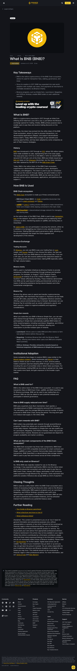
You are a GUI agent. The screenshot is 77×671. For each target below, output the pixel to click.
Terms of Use (18, 585)
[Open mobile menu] (73, 3)
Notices (20, 627)
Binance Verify (65, 634)
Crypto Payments (37, 608)
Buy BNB (49, 641)
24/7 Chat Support (66, 622)
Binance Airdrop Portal (67, 638)
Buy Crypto (35, 604)
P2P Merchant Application (53, 602)
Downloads (20, 629)
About (19, 602)
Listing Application (51, 604)
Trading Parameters (67, 636)
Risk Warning (27, 585)
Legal (19, 612)
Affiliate (64, 602)
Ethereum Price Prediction (53, 633)
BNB (63, 606)
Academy (35, 612)
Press (19, 610)
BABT (34, 623)
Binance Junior (36, 610)
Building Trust (21, 618)
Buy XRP (49, 643)
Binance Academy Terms (22, 663)
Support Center (66, 624)
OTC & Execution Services (68, 608)
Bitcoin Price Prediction (53, 631)
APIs (63, 632)
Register (68, 3)
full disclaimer (27, 579)
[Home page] (33, 3)
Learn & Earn (50, 619)
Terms (19, 614)
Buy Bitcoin (50, 639)
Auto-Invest (35, 618)
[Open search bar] (61, 3)
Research (35, 625)
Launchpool (35, 616)
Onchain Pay (50, 611)
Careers (20, 604)
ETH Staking (36, 620)
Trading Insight (66, 612)
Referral (64, 604)
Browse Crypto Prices (52, 621)
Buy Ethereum (50, 647)
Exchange (35, 602)
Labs (48, 609)
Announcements (22, 606)
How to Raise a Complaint (68, 644)
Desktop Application (23, 631)
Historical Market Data (67, 610)
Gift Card (35, 614)
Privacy (20, 616)
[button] (73, 3)
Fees (63, 630)
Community (20, 623)
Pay (34, 606)
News (19, 608)
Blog (19, 620)
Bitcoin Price (50, 623)
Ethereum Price (51, 625)
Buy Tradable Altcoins (52, 649)
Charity (34, 627)
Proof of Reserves (66, 614)
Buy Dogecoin (50, 645)
